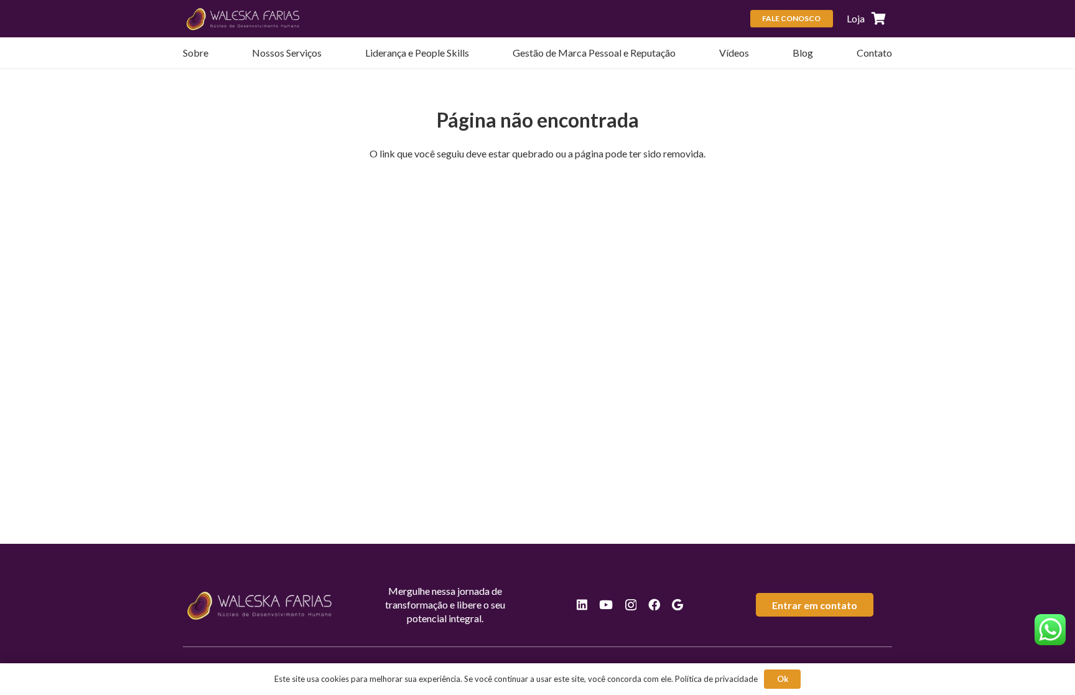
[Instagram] (630, 605)
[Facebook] (654, 604)
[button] (328, 52)
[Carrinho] (878, 18)
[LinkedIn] (582, 604)
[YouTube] (606, 604)
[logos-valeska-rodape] (243, 18)
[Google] (677, 604)
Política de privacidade (716, 679)
